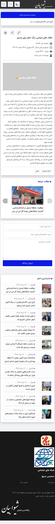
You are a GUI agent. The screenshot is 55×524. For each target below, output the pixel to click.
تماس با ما (24, 482)
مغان (37, 171)
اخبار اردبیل (46, 171)
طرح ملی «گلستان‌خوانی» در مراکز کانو (39, 21)
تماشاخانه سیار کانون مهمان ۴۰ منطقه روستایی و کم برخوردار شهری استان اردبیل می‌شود (20, 361)
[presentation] (50, 201)
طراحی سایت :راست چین (45, 496)
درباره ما (51, 482)
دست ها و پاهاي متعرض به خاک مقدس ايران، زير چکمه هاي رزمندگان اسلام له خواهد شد (20, 375)
